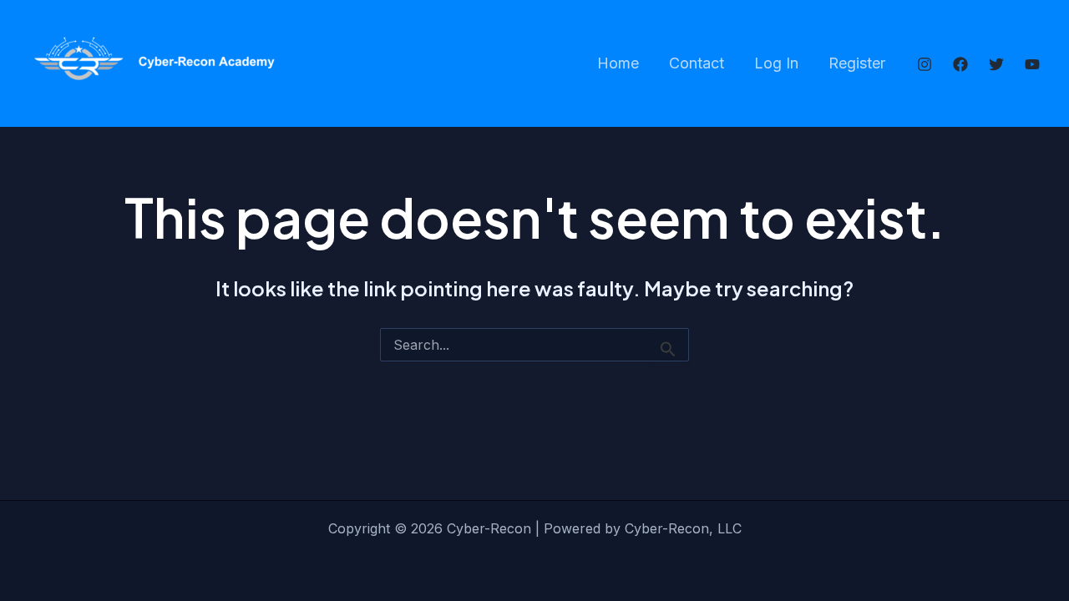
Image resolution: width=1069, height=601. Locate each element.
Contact (696, 63)
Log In (776, 63)
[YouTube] (1032, 64)
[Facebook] (960, 64)
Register (856, 63)
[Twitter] (996, 64)
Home (618, 63)
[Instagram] (924, 64)
